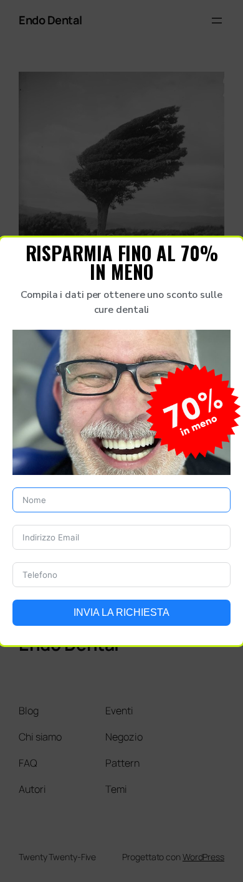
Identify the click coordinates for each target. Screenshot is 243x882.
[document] (121, 441)
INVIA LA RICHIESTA (121, 612)
